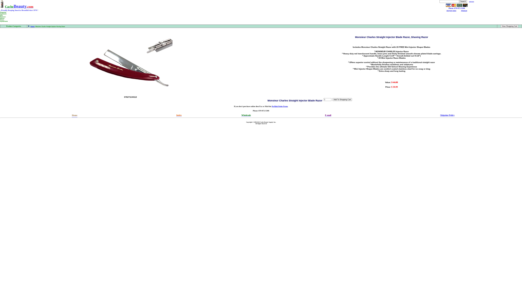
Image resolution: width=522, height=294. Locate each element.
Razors (33, 26)
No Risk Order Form (280, 106)
